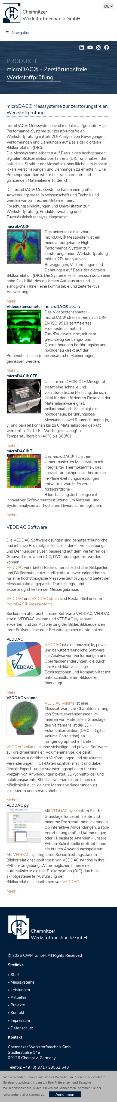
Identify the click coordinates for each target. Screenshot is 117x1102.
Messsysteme (23, 982)
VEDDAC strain (45, 598)
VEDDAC (15, 567)
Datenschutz (22, 1028)
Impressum (20, 1020)
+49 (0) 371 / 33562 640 (46, 1067)
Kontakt (17, 1012)
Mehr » (12, 301)
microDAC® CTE (22, 376)
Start (15, 974)
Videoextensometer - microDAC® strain (43, 306)
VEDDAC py (18, 805)
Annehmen (65, 1094)
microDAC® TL (21, 451)
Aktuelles (19, 997)
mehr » (12, 445)
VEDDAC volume (22, 698)
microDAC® (18, 226)
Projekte (18, 1005)
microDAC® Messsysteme (30, 604)
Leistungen (20, 990)
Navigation (17, 32)
